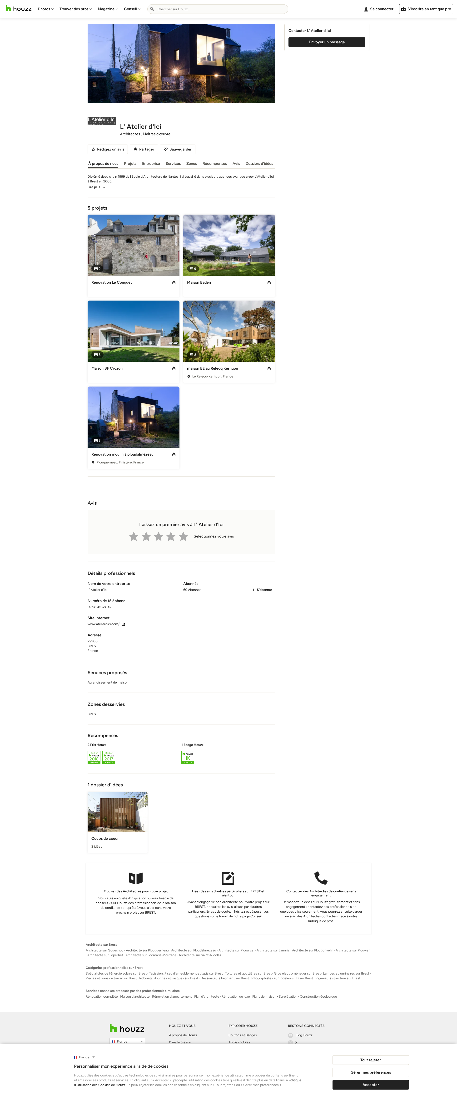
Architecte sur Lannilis (273, 950)
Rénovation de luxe (236, 997)
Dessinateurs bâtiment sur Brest (225, 978)
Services (173, 163)
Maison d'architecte (135, 997)
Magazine (106, 9)
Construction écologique (318, 997)
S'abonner (264, 590)
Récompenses (215, 163)
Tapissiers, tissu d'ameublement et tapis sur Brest (186, 973)
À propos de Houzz (183, 1035)
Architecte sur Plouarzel (236, 950)
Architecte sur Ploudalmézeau (193, 950)
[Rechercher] (152, 9)
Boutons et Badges (242, 1035)
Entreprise (151, 163)
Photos (44, 9)
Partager (146, 149)
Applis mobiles (239, 1042)
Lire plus (94, 187)
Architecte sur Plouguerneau (147, 950)
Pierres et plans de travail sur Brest (111, 978)
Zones (191, 163)
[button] (181, 754)
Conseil (130, 9)
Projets (130, 163)
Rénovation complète (102, 997)
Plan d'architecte (206, 997)
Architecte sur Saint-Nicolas (200, 955)
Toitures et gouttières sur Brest (248, 973)
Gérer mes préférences (371, 1072)
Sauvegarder (180, 149)
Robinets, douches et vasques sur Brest (168, 978)
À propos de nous (103, 163)
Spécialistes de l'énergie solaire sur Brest (116, 973)
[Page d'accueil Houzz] (18, 8)
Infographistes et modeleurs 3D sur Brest (282, 978)
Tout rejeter (370, 1060)
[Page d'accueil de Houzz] (126, 1028)
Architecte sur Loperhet (105, 955)
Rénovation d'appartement (172, 997)
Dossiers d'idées (259, 163)
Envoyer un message (327, 42)
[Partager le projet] (174, 282)
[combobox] (217, 9)
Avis (236, 163)
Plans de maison (264, 997)
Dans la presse (180, 1042)
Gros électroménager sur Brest (297, 973)
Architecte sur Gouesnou (105, 950)
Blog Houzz (304, 1035)
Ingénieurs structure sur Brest (337, 978)
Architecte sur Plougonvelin (312, 950)
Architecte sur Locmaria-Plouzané (150, 955)
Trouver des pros (74, 9)
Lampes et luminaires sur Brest (346, 973)
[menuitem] (46, 9)
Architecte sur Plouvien (353, 950)
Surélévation (288, 997)
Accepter (371, 1084)
